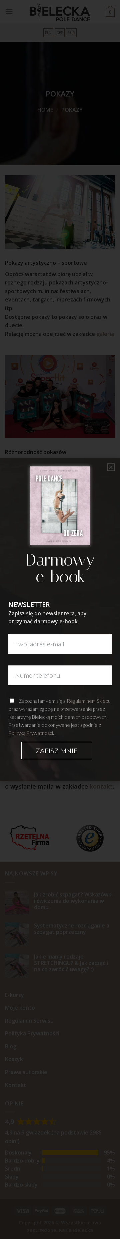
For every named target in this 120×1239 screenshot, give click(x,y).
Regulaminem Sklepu (89, 701)
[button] (110, 467)
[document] (60, 619)
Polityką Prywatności (30, 733)
